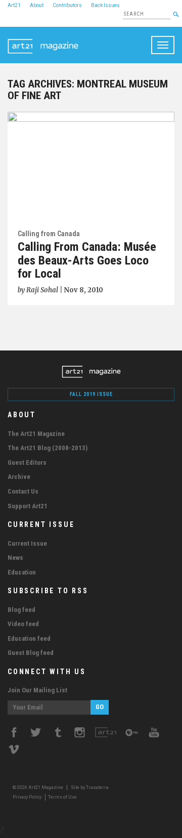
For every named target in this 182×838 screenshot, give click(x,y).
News (15, 557)
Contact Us (23, 491)
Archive (19, 476)
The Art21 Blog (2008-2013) (47, 448)
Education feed (29, 638)
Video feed (23, 624)
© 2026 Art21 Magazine (38, 787)
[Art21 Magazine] (43, 39)
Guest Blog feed (31, 652)
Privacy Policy (27, 797)
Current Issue (27, 543)
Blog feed (21, 609)
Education (22, 572)
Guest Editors (27, 462)
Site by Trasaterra (90, 787)
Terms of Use (62, 797)
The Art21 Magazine (36, 433)
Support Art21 (28, 506)
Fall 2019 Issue (91, 394)
